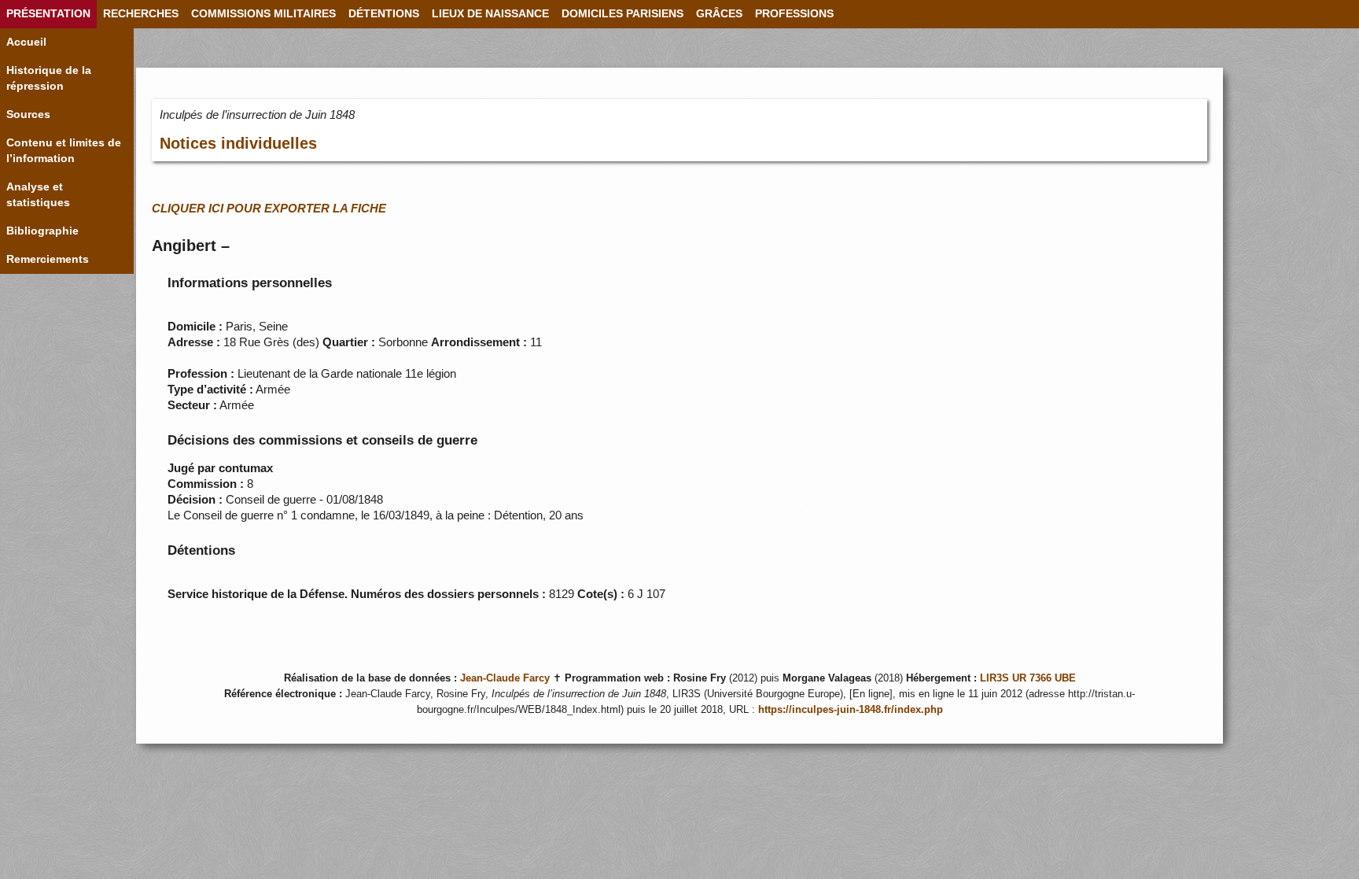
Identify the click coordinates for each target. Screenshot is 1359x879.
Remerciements (47, 259)
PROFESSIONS (794, 14)
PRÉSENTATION (48, 14)
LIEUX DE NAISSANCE (490, 14)
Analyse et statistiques (38, 195)
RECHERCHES (141, 14)
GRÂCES (719, 14)
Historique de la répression (48, 78)
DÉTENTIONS (383, 14)
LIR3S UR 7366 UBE (1028, 678)
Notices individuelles (238, 143)
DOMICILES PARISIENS (622, 14)
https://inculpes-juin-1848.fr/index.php (850, 709)
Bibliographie (42, 231)
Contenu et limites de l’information (63, 150)
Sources (28, 114)
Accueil (26, 42)
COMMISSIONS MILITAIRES (263, 14)
